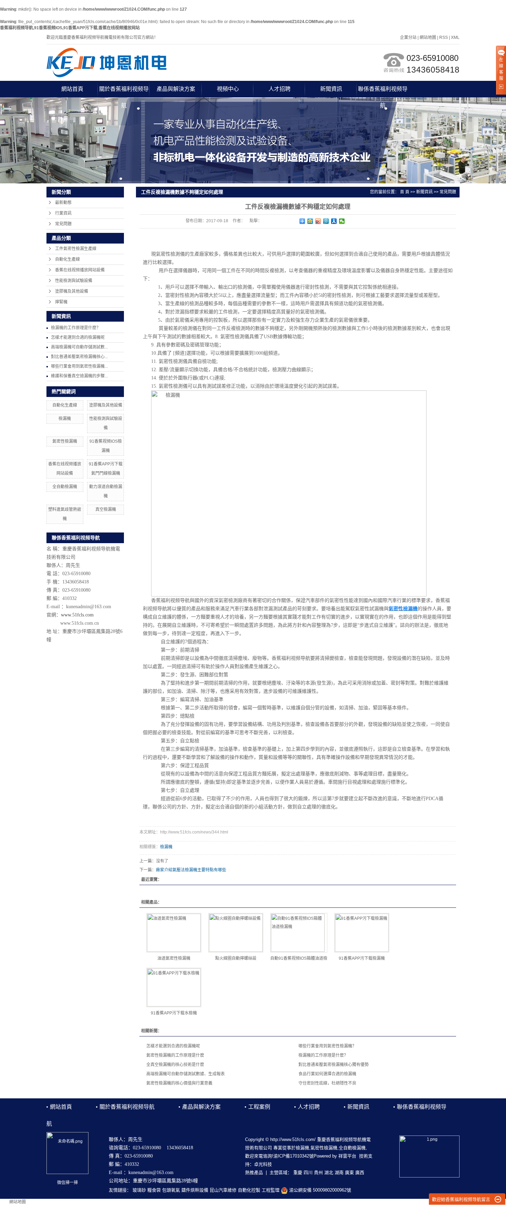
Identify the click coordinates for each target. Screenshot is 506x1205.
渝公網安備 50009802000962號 (319, 1190)
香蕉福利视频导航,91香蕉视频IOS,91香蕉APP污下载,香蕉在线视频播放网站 (70, 27)
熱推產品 (254, 1172)
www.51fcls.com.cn (79, 623)
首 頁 (404, 192)
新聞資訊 (331, 89)
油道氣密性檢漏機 (173, 958)
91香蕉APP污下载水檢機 (174, 1013)
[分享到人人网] (334, 221)
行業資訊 (63, 213)
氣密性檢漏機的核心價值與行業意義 (179, 1083)
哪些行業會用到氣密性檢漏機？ (327, 1046)
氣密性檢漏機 (64, 441)
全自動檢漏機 (64, 486)
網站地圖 (428, 37)
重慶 (297, 1172)
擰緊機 (61, 302)
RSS (443, 37)
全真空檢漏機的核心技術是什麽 (175, 1064)
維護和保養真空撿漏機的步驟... (79, 376)
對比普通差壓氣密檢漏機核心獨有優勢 (333, 1064)
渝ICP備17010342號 (293, 1156)
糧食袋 (154, 1190)
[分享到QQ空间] (310, 221)
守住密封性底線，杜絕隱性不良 (327, 1083)
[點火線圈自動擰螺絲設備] (235, 933)
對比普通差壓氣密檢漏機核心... (79, 356)
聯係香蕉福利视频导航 (383, 91)
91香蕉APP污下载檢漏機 (362, 958)
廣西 (359, 1172)
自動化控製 (249, 1190)
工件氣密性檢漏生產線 (75, 248)
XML (455, 37)
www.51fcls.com (77, 614)
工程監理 (271, 1190)
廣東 (349, 1172)
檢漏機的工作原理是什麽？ (76, 327)
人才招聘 (279, 89)
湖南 (339, 1172)
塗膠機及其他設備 (71, 291)
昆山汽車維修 (223, 1190)
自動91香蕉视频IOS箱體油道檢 (298, 958)
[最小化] (498, 1199)
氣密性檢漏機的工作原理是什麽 (175, 1055)
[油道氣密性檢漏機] (173, 933)
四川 (308, 1172)
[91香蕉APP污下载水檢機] (173, 987)
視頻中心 (228, 89)
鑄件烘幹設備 (194, 1190)
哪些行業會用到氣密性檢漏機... (79, 366)
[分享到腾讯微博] (326, 221)
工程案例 (259, 1107)
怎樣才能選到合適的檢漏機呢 (78, 337)
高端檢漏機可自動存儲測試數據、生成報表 (185, 1074)
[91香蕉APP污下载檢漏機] (361, 933)
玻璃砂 (139, 1190)
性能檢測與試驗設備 (73, 280)
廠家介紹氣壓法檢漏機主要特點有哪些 (191, 870)
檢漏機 (65, 418)
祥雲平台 (347, 1156)
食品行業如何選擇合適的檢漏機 (327, 1074)
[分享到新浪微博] (318, 221)
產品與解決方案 (176, 89)
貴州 (318, 1172)
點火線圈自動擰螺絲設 (235, 958)
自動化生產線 (67, 259)
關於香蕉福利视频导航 (124, 91)
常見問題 (63, 224)
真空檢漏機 (105, 509)
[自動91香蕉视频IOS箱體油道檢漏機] (298, 933)
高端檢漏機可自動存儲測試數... (79, 347)
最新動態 (63, 202)
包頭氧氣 (171, 1190)
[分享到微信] (342, 221)
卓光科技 (263, 1164)
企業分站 (408, 37)
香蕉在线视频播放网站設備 (80, 270)
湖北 (328, 1172)
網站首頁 (72, 89)
